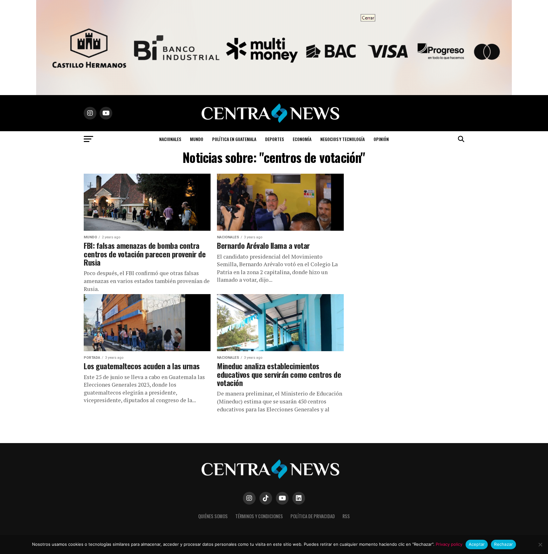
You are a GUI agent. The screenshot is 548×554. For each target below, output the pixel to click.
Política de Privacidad (312, 516)
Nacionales (170, 139)
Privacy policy (449, 544)
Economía (302, 139)
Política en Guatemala (234, 139)
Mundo (196, 139)
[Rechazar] (540, 544)
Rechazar (503, 544)
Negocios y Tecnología (342, 139)
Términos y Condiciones (259, 516)
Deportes (274, 139)
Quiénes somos (213, 516)
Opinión (381, 139)
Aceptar (477, 544)
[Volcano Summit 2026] (274, 93)
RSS (346, 516)
